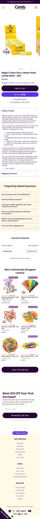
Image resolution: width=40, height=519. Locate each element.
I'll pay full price (20, 275)
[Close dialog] (36, 242)
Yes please (20, 271)
